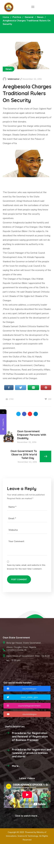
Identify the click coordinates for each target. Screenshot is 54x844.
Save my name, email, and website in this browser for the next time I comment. (26, 567)
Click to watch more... (27, 815)
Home (6, 17)
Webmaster (14, 79)
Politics (17, 17)
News (40, 17)
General (29, 17)
